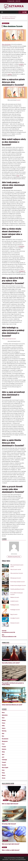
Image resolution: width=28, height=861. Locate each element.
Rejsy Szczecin (13, 614)
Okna (3, 44)
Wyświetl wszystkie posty (14, 556)
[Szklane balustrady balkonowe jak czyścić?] (14, 695)
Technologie (4, 759)
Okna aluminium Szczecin (16, 573)
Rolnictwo (4, 749)
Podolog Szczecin (14, 605)
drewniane (21, 246)
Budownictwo (5, 23)
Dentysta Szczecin (14, 623)
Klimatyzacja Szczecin (15, 578)
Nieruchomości (5, 738)
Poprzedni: (8, 631)
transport (21, 64)
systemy (10, 74)
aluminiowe (7, 44)
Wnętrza (3, 775)
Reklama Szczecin (14, 597)
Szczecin (18, 100)
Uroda (3, 770)
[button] (2, 12)
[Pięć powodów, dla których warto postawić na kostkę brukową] (14, 673)
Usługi (3, 772)
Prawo (3, 744)
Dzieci (3, 717)
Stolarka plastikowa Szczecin (17, 589)
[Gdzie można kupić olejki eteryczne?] (14, 834)
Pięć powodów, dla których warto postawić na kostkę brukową (13, 683)
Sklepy (3, 752)
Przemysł (4, 746)
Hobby (3, 725)
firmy (18, 175)
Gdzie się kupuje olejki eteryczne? (10, 803)
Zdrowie (3, 778)
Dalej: (9, 635)
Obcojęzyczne (5, 741)
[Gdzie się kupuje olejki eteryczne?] (14, 794)
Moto (3, 736)
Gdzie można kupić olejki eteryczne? (10, 844)
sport (3, 757)
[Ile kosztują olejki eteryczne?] (14, 814)
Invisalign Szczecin (14, 618)
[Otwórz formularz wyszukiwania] (16, 12)
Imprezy (3, 728)
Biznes (3, 712)
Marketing (4, 731)
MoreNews (12, 859)
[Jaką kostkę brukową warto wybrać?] (14, 653)
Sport (3, 754)
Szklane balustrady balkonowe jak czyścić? (12, 704)
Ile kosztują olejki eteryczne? (9, 824)
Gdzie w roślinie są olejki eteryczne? (10, 850)
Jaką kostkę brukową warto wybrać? (11, 663)
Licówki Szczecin (14, 601)
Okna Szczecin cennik (15, 569)
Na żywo (24, 12)
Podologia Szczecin (15, 609)
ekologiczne (22, 271)
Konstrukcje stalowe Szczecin (17, 581)
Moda (3, 733)
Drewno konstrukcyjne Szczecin (18, 585)
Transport (4, 762)
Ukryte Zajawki (14, 679)
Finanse (3, 723)
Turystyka (4, 765)
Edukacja (4, 720)
